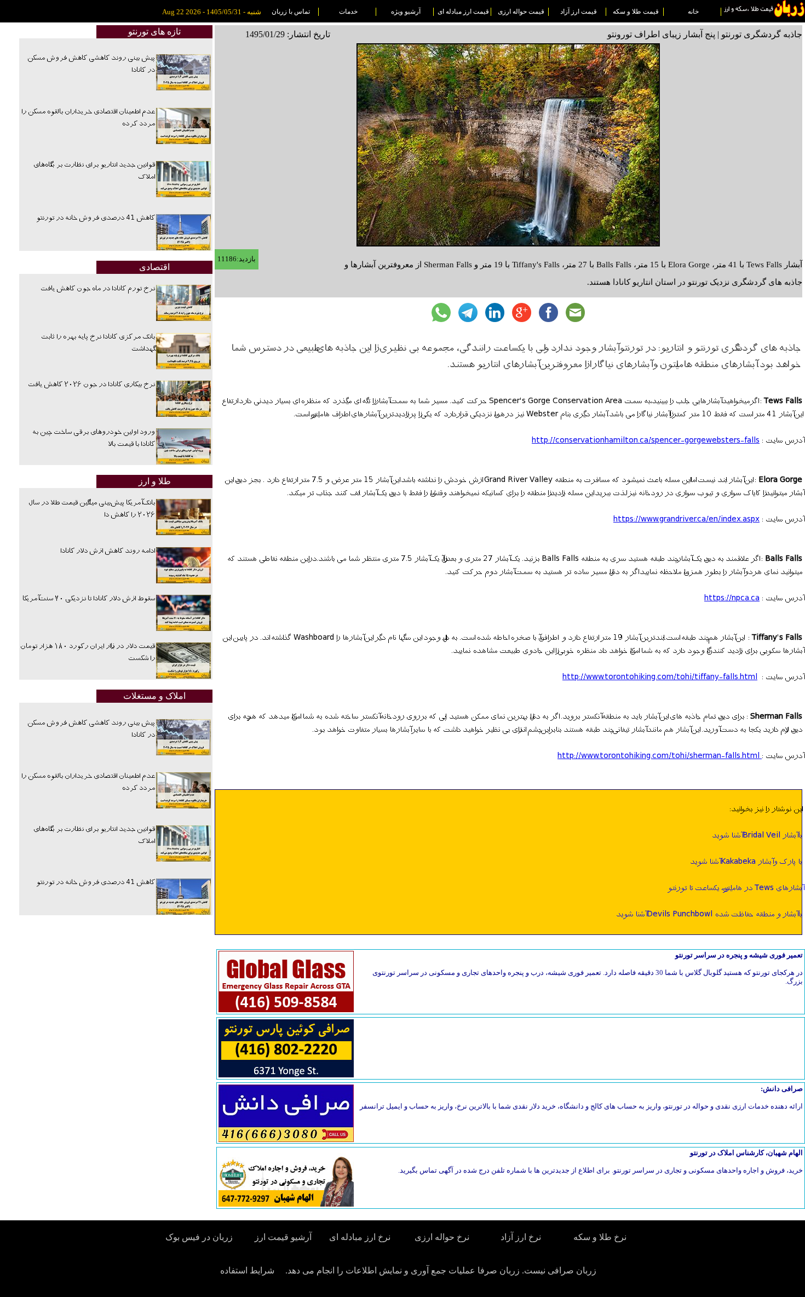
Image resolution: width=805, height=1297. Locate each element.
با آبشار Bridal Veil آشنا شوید (757, 835)
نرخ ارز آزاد (521, 1237)
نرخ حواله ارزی (442, 1237)
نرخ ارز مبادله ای (359, 1237)
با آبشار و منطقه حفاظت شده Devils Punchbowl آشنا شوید (709, 914)
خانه (693, 11)
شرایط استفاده (247, 1270)
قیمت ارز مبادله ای (463, 11)
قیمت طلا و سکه (636, 11)
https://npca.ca (732, 598)
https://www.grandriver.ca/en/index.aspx (686, 519)
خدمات (348, 11)
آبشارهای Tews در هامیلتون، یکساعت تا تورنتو (735, 888)
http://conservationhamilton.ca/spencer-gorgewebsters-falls (646, 441)
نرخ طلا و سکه (599, 1237)
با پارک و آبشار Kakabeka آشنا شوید (746, 862)
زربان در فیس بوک (200, 1237)
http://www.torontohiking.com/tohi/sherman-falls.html (659, 756)
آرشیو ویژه (406, 11)
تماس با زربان (291, 11)
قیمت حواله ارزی (521, 11)
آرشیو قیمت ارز (283, 1237)
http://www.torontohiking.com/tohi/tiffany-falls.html (659, 677)
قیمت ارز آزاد (578, 11)
